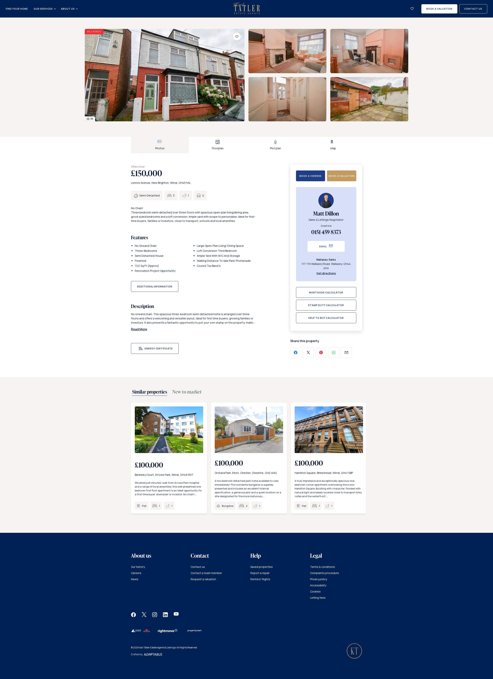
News (134, 579)
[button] (133, 616)
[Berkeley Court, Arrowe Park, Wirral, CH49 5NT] (169, 429)
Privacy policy (318, 579)
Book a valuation (342, 176)
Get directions (326, 273)
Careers (136, 573)
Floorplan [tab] (218, 148)
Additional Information (154, 286)
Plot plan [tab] (275, 148)
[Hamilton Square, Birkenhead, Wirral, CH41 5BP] (329, 429)
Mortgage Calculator (326, 292)
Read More (139, 329)
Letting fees (317, 597)
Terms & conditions (322, 567)
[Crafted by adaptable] (146, 655)
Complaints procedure (324, 573)
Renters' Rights (260, 579)
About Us (68, 8)
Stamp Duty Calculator (326, 305)
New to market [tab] (187, 392)
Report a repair (260, 573)
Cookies (315, 591)
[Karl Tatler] (246, 13)
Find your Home (17, 8)
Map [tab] (333, 148)
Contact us (198, 567)
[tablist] (246, 145)
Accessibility (318, 585)
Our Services (43, 8)
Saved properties (261, 567)
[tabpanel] (246, 77)
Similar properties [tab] (149, 392)
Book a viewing (310, 176)
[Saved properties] (412, 8)
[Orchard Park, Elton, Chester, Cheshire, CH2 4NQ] (249, 429)
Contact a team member (206, 573)
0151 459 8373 (326, 232)
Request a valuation (203, 579)
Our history (138, 567)
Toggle (55, 9)
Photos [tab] (159, 148)
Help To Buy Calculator (326, 318)
